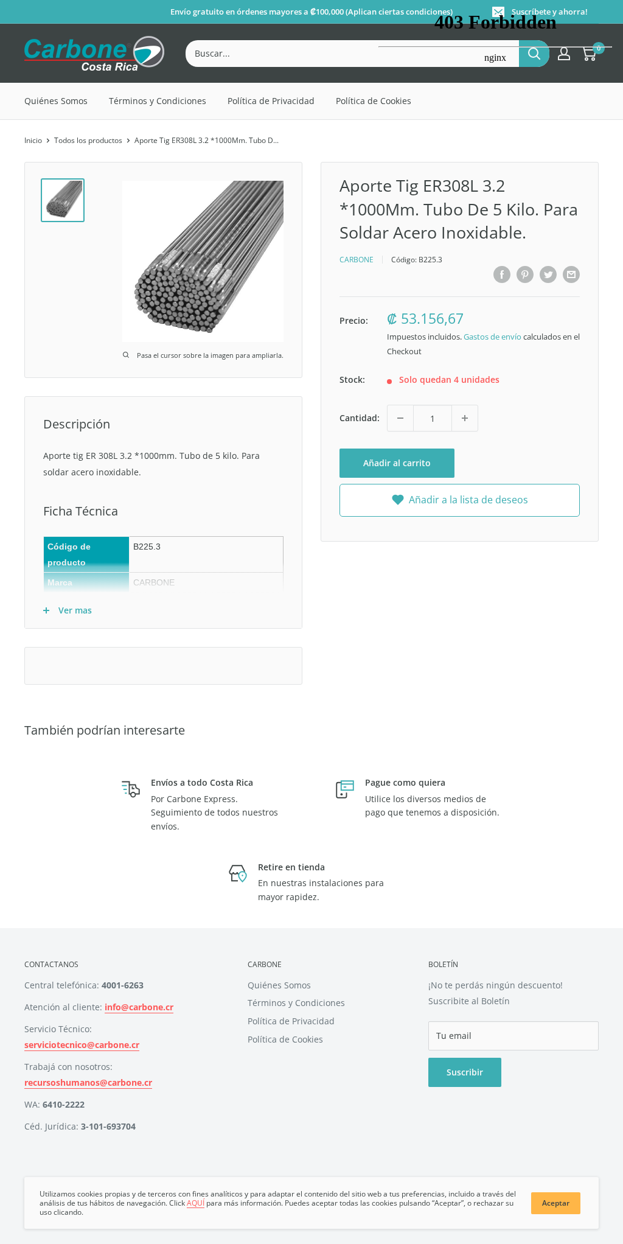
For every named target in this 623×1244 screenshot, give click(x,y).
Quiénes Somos (56, 101)
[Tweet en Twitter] (548, 274)
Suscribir (465, 1072)
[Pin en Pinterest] (525, 274)
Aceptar (555, 1203)
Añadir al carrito (397, 463)
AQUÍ (195, 1203)
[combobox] (352, 53)
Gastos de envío (492, 336)
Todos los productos (88, 140)
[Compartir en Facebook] (501, 274)
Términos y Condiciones (157, 101)
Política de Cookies (285, 1039)
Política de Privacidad (271, 101)
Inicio (33, 140)
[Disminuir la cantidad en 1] (400, 418)
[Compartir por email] (571, 274)
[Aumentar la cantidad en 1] (465, 418)
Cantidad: (359, 418)
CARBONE (356, 259)
